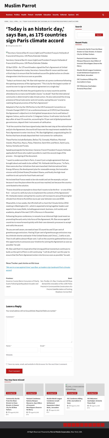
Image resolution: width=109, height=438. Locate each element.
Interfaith (38, 15)
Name (8, 346)
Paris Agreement (52, 67)
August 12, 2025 (75, 406)
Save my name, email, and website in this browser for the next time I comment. (37, 364)
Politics (17, 15)
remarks (37, 216)
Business (9, 15)
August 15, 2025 (55, 410)
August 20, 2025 (34, 412)
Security (56, 15)
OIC (77, 15)
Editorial (63, 15)
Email (42, 346)
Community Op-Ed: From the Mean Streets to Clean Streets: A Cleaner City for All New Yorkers (89, 51)
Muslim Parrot (20, 5)
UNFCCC (24, 110)
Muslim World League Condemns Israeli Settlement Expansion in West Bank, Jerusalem (89, 72)
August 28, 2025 (14, 412)
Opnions (71, 15)
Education (47, 15)
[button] (103, 15)
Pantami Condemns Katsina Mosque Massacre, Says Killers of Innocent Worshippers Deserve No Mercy (89, 62)
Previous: (22, 282)
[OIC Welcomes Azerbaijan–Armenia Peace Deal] (95, 390)
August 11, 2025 (95, 406)
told (35, 80)
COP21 (53, 110)
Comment (10, 317)
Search (78, 26)
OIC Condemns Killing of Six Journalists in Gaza (87, 80)
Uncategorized (11, 393)
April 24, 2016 (14, 46)
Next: (56, 285)
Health (23, 15)
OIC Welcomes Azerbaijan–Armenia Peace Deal (87, 87)
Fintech (30, 15)
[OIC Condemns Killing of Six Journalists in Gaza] (74, 390)
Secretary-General (38, 70)
